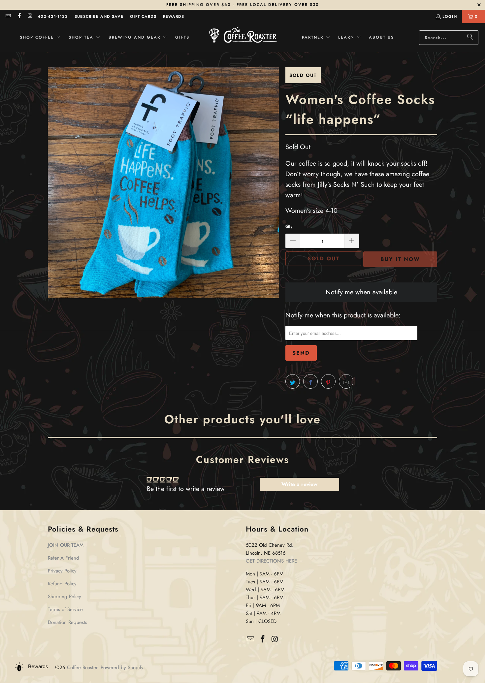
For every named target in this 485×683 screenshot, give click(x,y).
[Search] (470, 37)
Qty (289, 226)
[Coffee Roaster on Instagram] (30, 16)
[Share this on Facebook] (310, 381)
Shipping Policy (64, 596)
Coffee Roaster (82, 667)
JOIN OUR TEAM (65, 545)
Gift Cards (143, 16)
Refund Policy (62, 583)
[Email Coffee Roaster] (8, 16)
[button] (40, 37)
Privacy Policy (62, 570)
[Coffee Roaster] (243, 37)
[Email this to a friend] (346, 381)
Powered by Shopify (122, 667)
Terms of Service (65, 609)
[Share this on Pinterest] (328, 381)
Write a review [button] (299, 484)
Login (449, 16)
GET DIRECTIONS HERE (271, 561)
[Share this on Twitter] (292, 381)
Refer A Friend (63, 558)
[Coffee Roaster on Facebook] (18, 16)
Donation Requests (67, 622)
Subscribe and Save (99, 16)
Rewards (173, 16)
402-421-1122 (53, 16)
